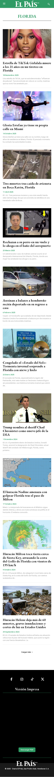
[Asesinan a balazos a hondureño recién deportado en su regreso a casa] (27, 281)
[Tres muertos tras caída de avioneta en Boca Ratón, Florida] (27, 164)
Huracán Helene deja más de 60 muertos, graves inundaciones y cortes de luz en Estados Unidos (24, 623)
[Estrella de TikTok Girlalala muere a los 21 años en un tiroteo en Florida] (27, 43)
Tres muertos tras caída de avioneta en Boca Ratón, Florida (27, 185)
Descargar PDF (27, 750)
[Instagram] (21, 679)
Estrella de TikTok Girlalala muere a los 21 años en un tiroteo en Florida (27, 66)
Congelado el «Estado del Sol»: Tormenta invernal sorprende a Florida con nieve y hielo (24, 366)
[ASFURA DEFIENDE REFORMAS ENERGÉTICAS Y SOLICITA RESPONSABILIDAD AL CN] (27, 720)
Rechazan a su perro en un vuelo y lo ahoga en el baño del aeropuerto (27, 244)
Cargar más (26, 652)
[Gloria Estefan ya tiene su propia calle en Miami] (27, 106)
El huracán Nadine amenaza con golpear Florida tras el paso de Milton (25, 495)
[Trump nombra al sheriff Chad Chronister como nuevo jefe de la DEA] (27, 408)
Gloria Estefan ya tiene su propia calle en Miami (25, 127)
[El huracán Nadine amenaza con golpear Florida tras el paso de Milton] (27, 472)
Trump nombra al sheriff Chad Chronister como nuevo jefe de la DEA (25, 431)
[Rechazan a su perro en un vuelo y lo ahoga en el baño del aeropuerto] (27, 222)
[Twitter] (42, 679)
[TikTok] (32, 679)
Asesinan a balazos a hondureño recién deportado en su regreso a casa (25, 304)
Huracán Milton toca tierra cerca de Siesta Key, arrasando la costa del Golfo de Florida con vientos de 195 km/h (27, 559)
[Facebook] (11, 679)
